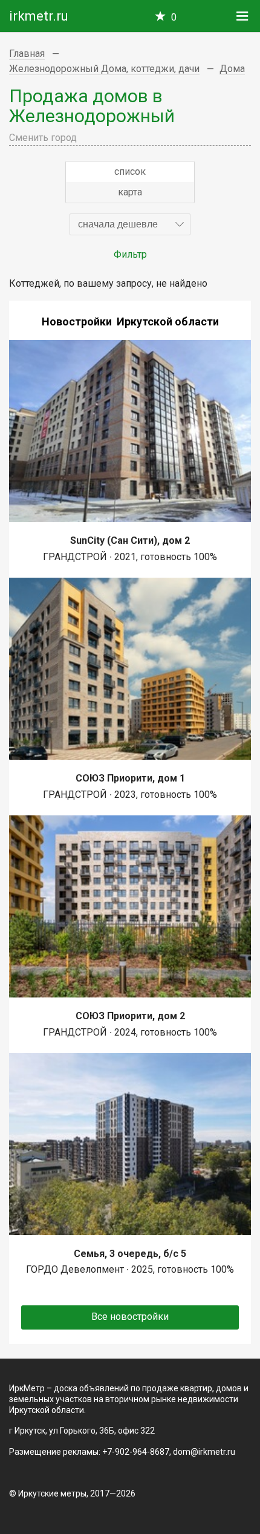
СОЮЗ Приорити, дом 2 (130, 1016)
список (130, 171)
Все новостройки (130, 1316)
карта (130, 192)
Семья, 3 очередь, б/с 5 (130, 1253)
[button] (130, 224)
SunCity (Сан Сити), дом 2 (130, 540)
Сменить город (43, 137)
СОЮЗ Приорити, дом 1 (130, 778)
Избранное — (174, 17)
